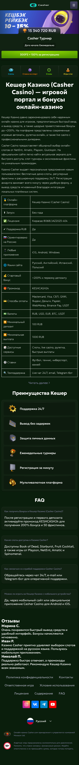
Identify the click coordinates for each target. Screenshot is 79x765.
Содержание (44, 693)
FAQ (62, 693)
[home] (39, 5)
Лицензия (21, 693)
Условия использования (57, 685)
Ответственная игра (19, 685)
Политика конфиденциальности (29, 677)
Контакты (66, 677)
